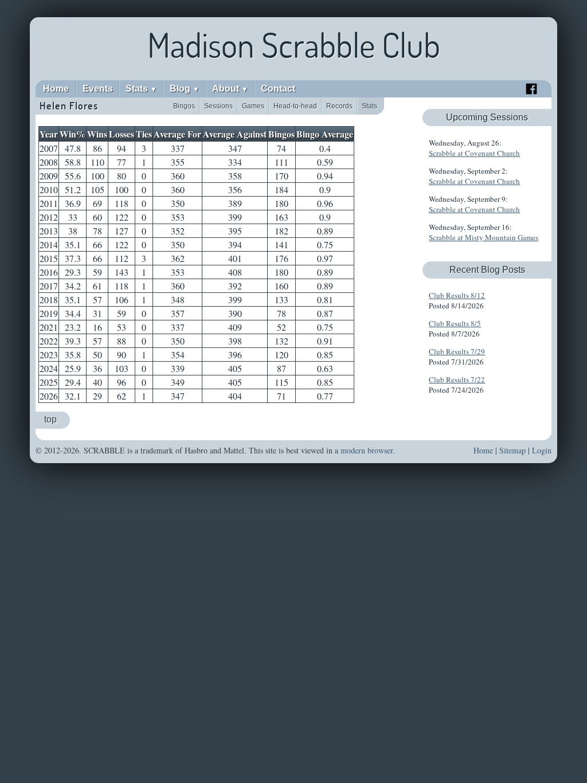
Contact (278, 88)
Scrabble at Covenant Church (474, 153)
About (230, 88)
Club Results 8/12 (457, 295)
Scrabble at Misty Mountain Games (483, 237)
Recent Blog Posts (487, 270)
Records (339, 106)
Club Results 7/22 (457, 379)
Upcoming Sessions (487, 117)
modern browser (367, 450)
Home (56, 88)
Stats (141, 88)
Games (253, 106)
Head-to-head (295, 106)
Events (98, 88)
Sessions (218, 106)
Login (541, 450)
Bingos (184, 106)
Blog (184, 88)
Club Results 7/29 (457, 351)
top (50, 419)
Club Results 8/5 (455, 323)
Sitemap (512, 450)
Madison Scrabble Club (293, 44)
